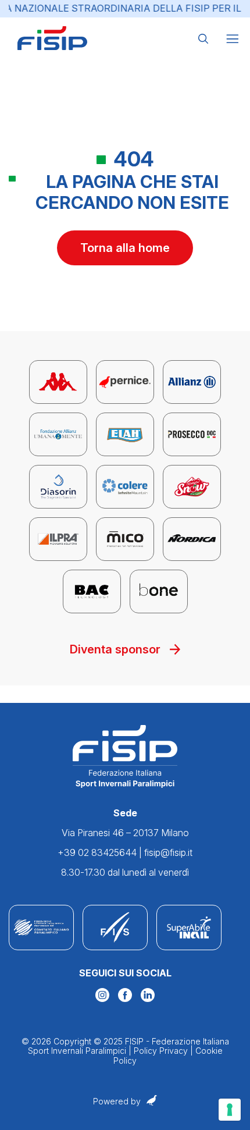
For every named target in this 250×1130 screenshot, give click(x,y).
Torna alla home (125, 248)
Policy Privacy (161, 1051)
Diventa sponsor (115, 649)
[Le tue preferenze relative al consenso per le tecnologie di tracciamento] (230, 1110)
